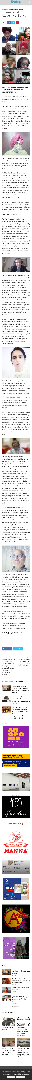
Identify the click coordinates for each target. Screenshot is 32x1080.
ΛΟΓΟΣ (11, 9)
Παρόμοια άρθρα (7, 681)
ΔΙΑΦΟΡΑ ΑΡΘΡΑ (4, 690)
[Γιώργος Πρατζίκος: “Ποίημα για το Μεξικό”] (6, 990)
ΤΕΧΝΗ (20, 9)
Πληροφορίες (20, 1077)
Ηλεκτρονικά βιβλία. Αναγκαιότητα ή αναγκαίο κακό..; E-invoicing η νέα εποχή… (20, 998)
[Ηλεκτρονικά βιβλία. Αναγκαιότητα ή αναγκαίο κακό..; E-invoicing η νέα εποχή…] (6, 998)
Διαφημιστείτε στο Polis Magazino (15, 1068)
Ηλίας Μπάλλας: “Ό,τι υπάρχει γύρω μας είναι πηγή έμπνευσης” (21, 971)
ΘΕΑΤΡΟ (4, 1025)
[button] (3, 2)
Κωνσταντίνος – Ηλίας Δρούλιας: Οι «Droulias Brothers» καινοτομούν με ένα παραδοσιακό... (23, 1052)
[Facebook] (9, 22)
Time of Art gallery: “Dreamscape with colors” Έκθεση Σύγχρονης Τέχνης (24, 663)
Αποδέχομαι (11, 1077)
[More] (25, 648)
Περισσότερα (18, 681)
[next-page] (6, 722)
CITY (3, 1046)
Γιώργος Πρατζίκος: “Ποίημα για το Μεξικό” (20, 988)
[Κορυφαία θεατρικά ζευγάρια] (8, 1021)
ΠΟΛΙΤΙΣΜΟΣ (5, 9)
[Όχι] (30, 1074)
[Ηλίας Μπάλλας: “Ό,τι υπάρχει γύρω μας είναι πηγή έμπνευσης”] (6, 972)
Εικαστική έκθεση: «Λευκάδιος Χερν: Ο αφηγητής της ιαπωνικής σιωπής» (21, 700)
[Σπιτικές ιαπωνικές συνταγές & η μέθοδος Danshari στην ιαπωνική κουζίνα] (6, 688)
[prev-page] (3, 722)
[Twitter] (13, 22)
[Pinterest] (17, 22)
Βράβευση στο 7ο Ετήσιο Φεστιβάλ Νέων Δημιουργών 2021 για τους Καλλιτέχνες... (22, 1031)
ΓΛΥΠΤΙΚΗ (4, 701)
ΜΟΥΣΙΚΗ (19, 1046)
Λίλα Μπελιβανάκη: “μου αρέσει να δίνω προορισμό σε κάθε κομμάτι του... (21, 980)
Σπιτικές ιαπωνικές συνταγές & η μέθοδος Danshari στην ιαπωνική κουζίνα (20, 689)
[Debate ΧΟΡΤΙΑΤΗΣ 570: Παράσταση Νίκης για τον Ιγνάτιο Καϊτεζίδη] (8, 1042)
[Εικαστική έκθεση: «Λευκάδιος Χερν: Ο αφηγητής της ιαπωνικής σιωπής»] (6, 699)
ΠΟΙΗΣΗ (16, 9)
